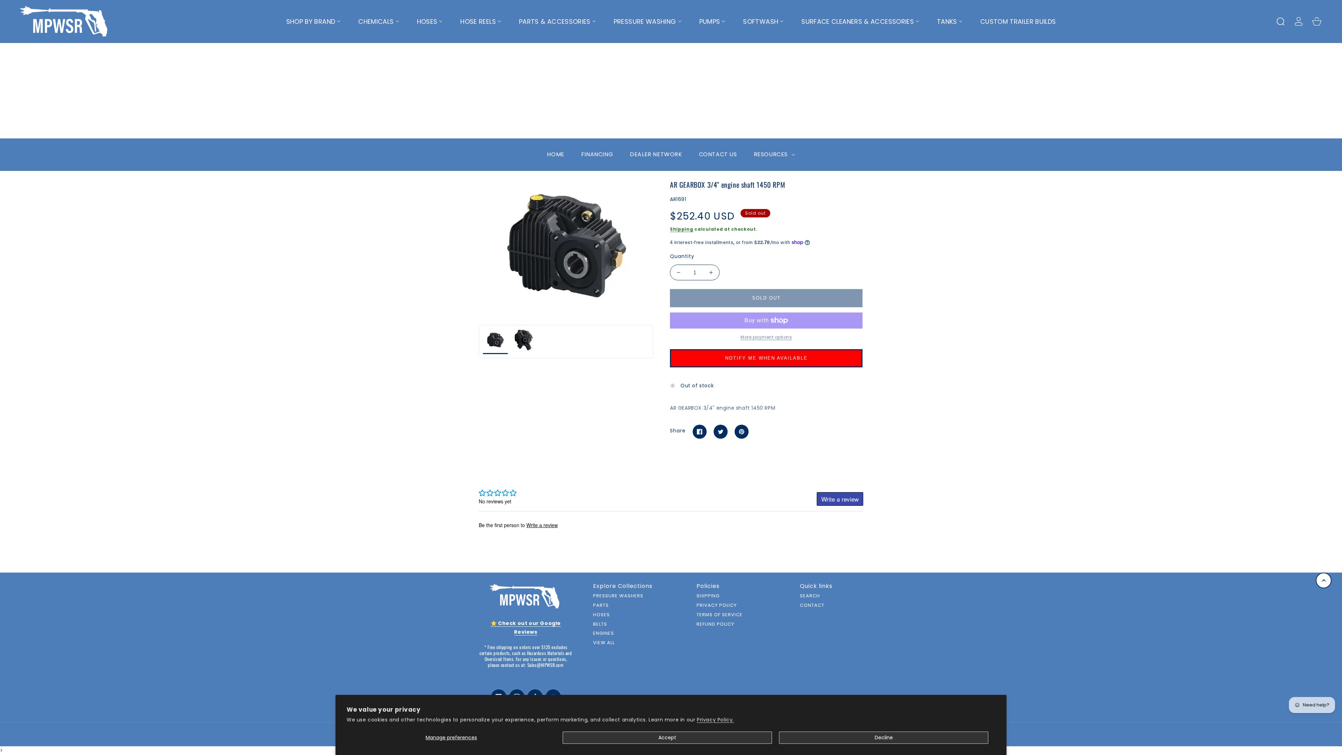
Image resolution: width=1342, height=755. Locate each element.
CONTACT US (718, 154)
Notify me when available (766, 358)
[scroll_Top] (1324, 580)
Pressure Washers (618, 596)
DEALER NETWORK (656, 154)
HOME (555, 154)
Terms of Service (720, 615)
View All (604, 643)
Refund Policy (715, 624)
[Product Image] (565, 246)
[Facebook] (700, 432)
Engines (603, 634)
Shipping (681, 229)
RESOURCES (771, 154)
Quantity (682, 256)
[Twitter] (721, 432)
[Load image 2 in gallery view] (523, 341)
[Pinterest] (742, 432)
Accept (667, 737)
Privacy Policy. (715, 719)
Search (810, 596)
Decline (884, 737)
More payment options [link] (766, 337)
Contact (812, 606)
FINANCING (597, 154)
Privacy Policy (717, 606)
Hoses (601, 615)
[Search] (1280, 21)
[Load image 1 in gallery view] (495, 341)
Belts (600, 624)
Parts (601, 606)
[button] (313, 21)
